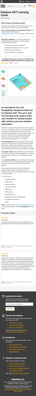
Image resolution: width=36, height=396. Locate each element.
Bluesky (24, 330)
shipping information (15, 344)
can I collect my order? (16, 371)
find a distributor (14, 352)
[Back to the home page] (3, 6)
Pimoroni (6, 18)
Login (33, 1)
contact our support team (17, 349)
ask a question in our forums (18, 347)
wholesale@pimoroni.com (9, 33)
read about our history (16, 323)
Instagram (21, 332)
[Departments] (2, 1)
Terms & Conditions (10, 389)
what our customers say (16, 325)
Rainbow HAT (20, 205)
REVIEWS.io (9, 247)
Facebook (15, 332)
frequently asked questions (20, 373)
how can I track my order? (17, 363)
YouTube (8, 332)
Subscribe (10, 309)
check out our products (16, 327)
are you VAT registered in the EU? (19, 368)
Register (28, 1)
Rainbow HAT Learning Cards (23, 245)
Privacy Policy (21, 389)
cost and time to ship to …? (17, 366)
